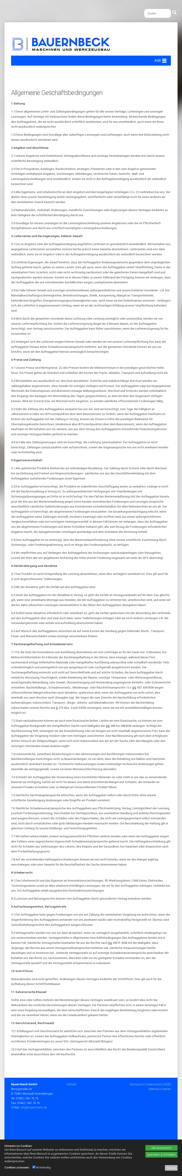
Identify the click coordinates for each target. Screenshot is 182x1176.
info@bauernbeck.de (33, 1107)
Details (171, 1168)
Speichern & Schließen (161, 1154)
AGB (167, 1084)
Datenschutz (154, 1084)
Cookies (166, 1089)
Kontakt (71, 1084)
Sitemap (154, 1089)
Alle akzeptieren (161, 1148)
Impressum (137, 1084)
